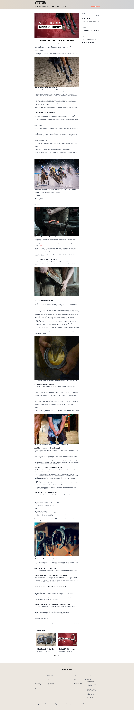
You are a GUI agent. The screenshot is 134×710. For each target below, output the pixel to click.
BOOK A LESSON (95, 6)
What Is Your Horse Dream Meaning (90, 39)
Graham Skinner (41, 651)
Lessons (48, 679)
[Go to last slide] (37, 643)
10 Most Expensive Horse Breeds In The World (43, 623)
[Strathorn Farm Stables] (40, 2)
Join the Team (75, 682)
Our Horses (36, 680)
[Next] (76, 643)
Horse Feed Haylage (50, 684)
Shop (53, 6)
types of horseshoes (46, 518)
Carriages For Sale (50, 680)
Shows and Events (37, 684)
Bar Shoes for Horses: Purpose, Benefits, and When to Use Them (45, 649)
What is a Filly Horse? (74, 623)
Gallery (74, 679)
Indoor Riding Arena (50, 682)
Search (83, 13)
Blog (35, 688)
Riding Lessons (46, 6)
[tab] (54, 655)
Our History (36, 679)
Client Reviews (37, 685)
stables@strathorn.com (91, 681)
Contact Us (63, 6)
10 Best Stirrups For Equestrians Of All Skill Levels (67, 649)
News (35, 687)
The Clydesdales (37, 683)
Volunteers (75, 680)
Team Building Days (50, 683)
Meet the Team (37, 682)
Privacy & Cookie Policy (77, 683)
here (41, 120)
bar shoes (48, 202)
